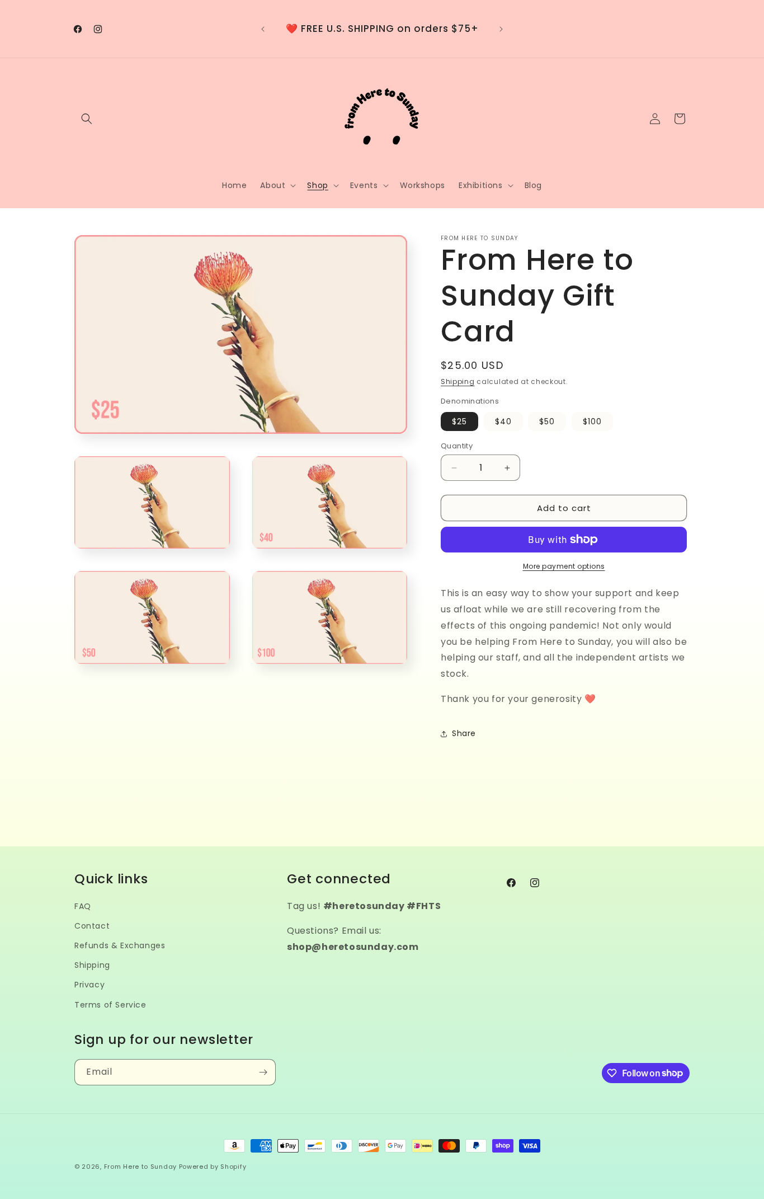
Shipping (458, 381)
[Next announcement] (501, 29)
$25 (459, 421)
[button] (86, 118)
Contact (92, 925)
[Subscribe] (263, 1072)
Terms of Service (110, 1004)
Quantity (457, 446)
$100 (592, 421)
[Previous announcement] (263, 29)
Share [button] (464, 733)
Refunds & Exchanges (119, 945)
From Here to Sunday (140, 1166)
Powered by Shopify (213, 1166)
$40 (503, 421)
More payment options (564, 566)
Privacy (89, 984)
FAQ (82, 906)
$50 (547, 421)
